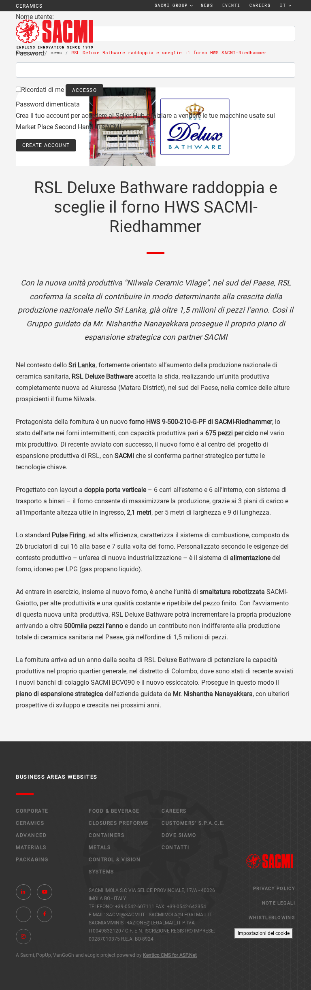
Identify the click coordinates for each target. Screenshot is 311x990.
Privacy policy (274, 888)
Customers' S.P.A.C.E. (193, 823)
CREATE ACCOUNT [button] (46, 145)
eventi (231, 5)
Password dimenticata (48, 104)
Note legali (278, 903)
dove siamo (179, 835)
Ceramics (30, 823)
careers (260, 5)
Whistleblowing (272, 917)
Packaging (32, 859)
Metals (100, 847)
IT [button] (283, 5)
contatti (175, 847)
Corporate (32, 811)
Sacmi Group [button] (171, 5)
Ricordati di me (42, 90)
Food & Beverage (114, 811)
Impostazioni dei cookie (264, 933)
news (207, 5)
